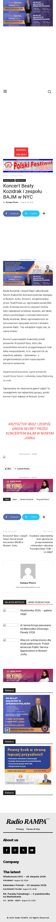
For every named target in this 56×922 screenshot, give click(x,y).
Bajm (15, 499)
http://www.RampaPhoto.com (28, 587)
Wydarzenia (20, 180)
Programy (8, 880)
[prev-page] (5, 662)
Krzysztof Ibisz (43, 499)
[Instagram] (15, 850)
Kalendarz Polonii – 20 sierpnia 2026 (24, 885)
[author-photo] (28, 578)
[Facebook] (6, 850)
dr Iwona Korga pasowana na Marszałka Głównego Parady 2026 (35, 629)
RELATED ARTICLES (14, 602)
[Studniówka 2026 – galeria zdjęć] (11, 614)
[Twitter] (23, 850)
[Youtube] (31, 850)
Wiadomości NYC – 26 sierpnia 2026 (24, 876)
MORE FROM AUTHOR (39, 602)
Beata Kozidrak (26, 499)
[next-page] (10, 662)
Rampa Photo (17, 175)
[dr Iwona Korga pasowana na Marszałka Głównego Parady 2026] (11, 629)
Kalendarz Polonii (12, 889)
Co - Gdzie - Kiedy (12, 900)
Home (6, 175)
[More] (44, 213)
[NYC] (28, 86)
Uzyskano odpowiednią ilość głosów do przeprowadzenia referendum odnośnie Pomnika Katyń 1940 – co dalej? (41, 543)
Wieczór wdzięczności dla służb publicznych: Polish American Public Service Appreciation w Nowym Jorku (35, 647)
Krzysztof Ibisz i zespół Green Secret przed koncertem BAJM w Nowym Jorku (15, 540)
